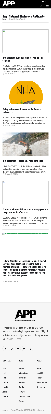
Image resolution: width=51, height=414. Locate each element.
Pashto (5, 373)
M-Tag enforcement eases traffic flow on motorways (21, 111)
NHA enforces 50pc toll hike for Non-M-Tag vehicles (22, 59)
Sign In (44, 1)
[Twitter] (24, 348)
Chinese (5, 396)
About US (40, 373)
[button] (41, 5)
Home (4, 19)
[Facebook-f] (5, 348)
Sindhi (4, 377)
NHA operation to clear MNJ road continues (22, 160)
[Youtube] (18, 348)
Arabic (4, 391)
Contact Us (41, 387)
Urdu (4, 368)
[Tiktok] (30, 348)
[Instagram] (11, 348)
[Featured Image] (25, 48)
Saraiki (5, 387)
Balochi (5, 382)
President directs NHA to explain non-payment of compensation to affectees (25, 211)
